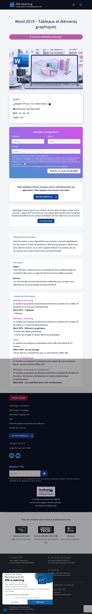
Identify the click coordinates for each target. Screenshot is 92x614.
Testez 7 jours (18, 398)
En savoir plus (46, 221)
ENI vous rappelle (44, 197)
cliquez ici (64, 166)
